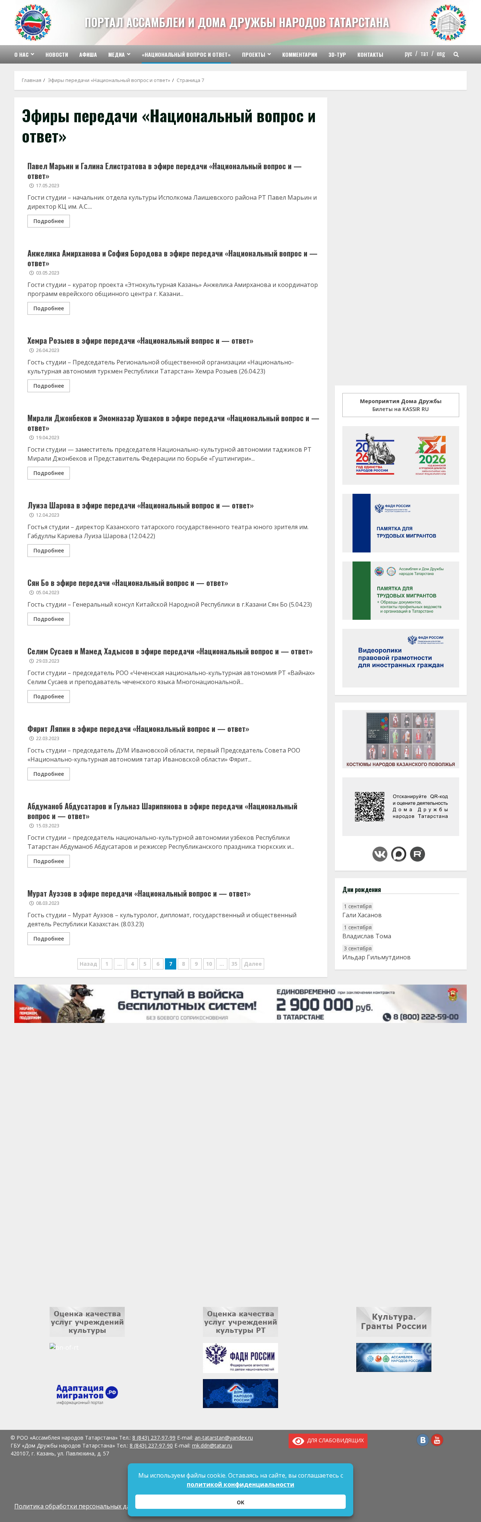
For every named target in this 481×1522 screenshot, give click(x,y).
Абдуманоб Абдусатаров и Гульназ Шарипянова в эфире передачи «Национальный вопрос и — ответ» (162, 810)
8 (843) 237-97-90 (151, 1445)
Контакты (370, 54)
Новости (56, 54)
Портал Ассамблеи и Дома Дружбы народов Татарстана (237, 22)
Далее (253, 963)
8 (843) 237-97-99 (153, 1437)
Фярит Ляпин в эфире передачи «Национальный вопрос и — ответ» (138, 728)
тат (424, 53)
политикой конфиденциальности (240, 1484)
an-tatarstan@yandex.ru (224, 1437)
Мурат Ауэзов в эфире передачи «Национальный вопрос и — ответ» (139, 893)
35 (234, 963)
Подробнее (48, 221)
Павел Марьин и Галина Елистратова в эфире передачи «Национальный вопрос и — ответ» (164, 170)
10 (209, 963)
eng (441, 53)
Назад (88, 963)
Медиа (116, 54)
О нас (21, 54)
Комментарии (299, 54)
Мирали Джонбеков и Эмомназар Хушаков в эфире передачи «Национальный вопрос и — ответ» (173, 422)
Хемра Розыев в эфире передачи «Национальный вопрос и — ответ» (140, 340)
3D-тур (337, 54)
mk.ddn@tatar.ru (212, 1445)
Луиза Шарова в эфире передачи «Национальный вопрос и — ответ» (140, 505)
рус (408, 53)
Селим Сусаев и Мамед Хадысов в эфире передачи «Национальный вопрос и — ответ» (170, 651)
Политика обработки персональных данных (79, 1506)
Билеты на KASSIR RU (401, 405)
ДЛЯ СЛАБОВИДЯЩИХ (334, 1440)
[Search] (456, 54)
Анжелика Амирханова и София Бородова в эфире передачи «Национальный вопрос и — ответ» (172, 258)
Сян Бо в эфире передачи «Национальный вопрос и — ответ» (127, 582)
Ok (240, 1502)
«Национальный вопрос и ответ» (186, 54)
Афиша (88, 54)
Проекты (253, 54)
